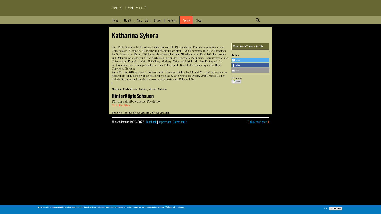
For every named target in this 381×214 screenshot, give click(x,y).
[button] (250, 60)
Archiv (186, 20)
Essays (157, 20)
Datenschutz (179, 121)
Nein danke (336, 208)
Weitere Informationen (174, 207)
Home (115, 20)
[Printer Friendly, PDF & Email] (236, 82)
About (199, 20)
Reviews (172, 20)
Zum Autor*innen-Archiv (248, 46)
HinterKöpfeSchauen (133, 95)
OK (325, 208)
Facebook (151, 121)
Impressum (165, 121)
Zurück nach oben (257, 121)
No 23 (127, 20)
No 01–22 (142, 20)
